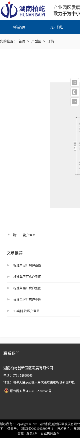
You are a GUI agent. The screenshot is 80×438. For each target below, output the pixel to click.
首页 (22, 41)
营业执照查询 (50, 433)
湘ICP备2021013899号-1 (37, 428)
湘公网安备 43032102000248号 (30, 391)
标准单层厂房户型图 (27, 265)
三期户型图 (28, 235)
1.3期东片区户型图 (26, 311)
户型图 (36, 41)
